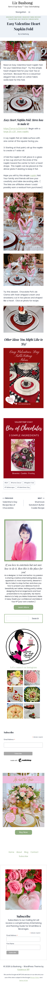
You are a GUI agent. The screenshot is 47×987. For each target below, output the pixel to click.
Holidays (10, 17)
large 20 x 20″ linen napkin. (16, 131)
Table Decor (35, 17)
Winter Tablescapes (30, 19)
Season (26, 17)
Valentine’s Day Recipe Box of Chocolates (10, 503)
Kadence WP (23, 969)
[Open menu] (29, 12)
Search (35, 618)
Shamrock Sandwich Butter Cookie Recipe (36, 503)
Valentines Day (14, 19)
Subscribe (23, 856)
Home (11, 852)
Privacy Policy (34, 977)
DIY (6, 483)
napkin (33, 175)
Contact (34, 852)
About (19, 852)
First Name (10, 943)
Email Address (9, 739)
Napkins (18, 17)
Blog (26, 852)
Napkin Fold (29, 483)
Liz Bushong (24, 34)
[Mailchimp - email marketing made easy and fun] (21, 760)
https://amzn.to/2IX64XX (15, 128)
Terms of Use (23, 980)
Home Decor (16, 483)
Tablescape (9, 487)
